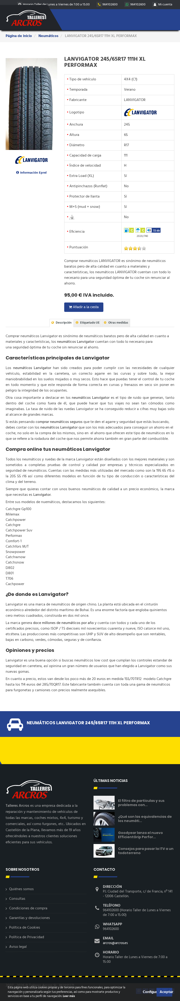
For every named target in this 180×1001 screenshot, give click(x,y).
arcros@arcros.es (115, 943)
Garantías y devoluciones (29, 918)
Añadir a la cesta (85, 307)
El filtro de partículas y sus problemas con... (141, 802)
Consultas (17, 899)
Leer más (68, 996)
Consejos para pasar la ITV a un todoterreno (145, 850)
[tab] (61, 323)
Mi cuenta (165, 4)
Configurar (149, 992)
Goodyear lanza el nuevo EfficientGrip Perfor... (140, 834)
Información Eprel (33, 172)
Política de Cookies (24, 928)
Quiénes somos (21, 889)
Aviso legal (18, 947)
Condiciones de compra (28, 908)
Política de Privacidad (26, 937)
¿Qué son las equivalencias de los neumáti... (145, 818)
